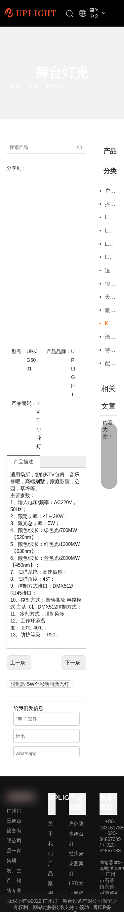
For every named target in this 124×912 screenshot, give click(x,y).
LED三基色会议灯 (111, 230)
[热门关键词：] (80, 147)
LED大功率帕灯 (111, 244)
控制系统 (111, 284)
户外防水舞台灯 (111, 191)
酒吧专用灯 (111, 337)
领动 (84, 907)
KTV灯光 (111, 323)
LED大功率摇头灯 (111, 217)
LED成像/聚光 (111, 257)
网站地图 (43, 907)
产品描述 (23, 461)
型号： (19, 351)
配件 (110, 363)
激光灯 (111, 310)
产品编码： (24, 403)
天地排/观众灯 (111, 297)
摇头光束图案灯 (111, 204)
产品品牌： (58, 351)
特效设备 (111, 350)
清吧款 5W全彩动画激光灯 (40, 684)
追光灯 (111, 270)
